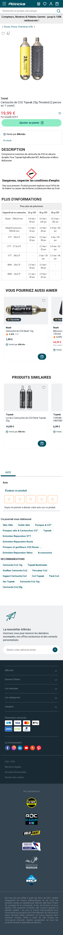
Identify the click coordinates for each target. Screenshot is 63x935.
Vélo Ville (8, 525)
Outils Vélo (24, 525)
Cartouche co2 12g (12, 565)
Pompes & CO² (43, 525)
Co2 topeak (38, 576)
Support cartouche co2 (15, 576)
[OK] (55, 649)
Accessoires (45, 552)
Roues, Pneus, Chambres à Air (18, 26)
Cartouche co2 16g (29, 581)
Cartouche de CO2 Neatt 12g (19, 331)
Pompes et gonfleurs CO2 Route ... (22, 547)
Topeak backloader (37, 565)
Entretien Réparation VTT (17, 536)
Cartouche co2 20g (12, 587)
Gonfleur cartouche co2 (15, 570)
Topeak (4, 98)
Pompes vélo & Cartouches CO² (20, 530)
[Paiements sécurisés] (21, 725)
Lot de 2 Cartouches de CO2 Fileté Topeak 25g (26, 419)
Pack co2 (54, 576)
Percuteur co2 (39, 570)
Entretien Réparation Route (18, 541)
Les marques (11, 688)
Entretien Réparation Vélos (18, 552)
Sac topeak (9, 581)
